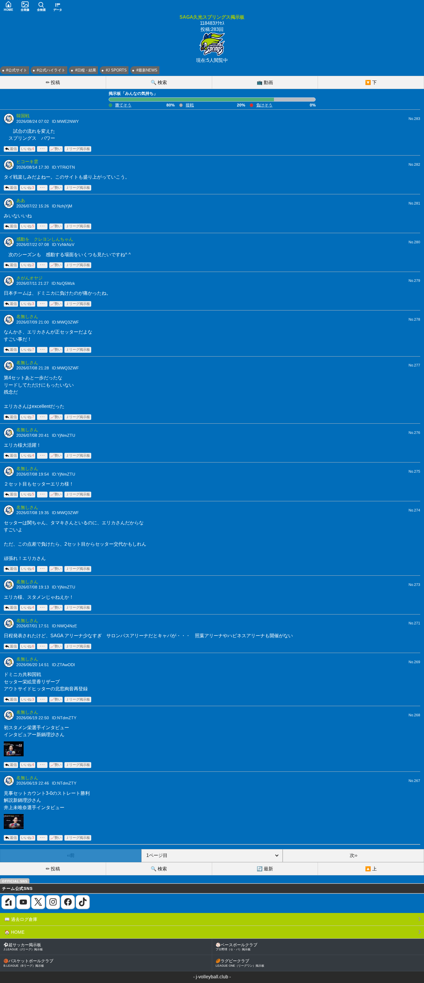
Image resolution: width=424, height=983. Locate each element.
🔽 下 (371, 82)
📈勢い (55, 149)
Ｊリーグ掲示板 (78, 149)
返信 (13, 149)
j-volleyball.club (212, 976)
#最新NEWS (146, 70)
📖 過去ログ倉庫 (20, 919)
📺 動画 (265, 82)
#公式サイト (16, 70)
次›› (353, 855)
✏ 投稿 (53, 82)
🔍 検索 (159, 82)
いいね (27, 149)
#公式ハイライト (51, 70)
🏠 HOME (14, 932)
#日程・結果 (85, 70)
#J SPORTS (116, 70)
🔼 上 (371, 868)
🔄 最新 (265, 868)
